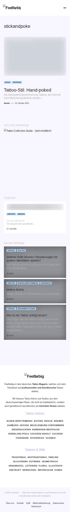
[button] (45, 7)
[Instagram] (35, 477)
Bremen (58, 421)
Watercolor (45, 470)
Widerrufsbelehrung (41, 503)
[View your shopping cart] (58, 8)
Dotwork (34, 461)
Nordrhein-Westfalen (46, 429)
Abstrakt (15, 470)
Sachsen (57, 434)
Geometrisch (50, 461)
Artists (11, 214)
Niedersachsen (21, 429)
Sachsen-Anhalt (40, 434)
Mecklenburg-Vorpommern (47, 425)
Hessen (24, 425)
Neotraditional (37, 457)
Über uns (10, 503)
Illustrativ (56, 466)
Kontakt (20, 503)
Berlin (21, 214)
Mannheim (46, 283)
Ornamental (16, 466)
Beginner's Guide (26, 309)
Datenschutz (58, 503)
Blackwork (20, 461)
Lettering (31, 466)
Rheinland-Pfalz (18, 434)
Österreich (37, 438)
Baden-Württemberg (28, 283)
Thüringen (22, 438)
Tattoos (17, 82)
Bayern (38, 421)
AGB (28, 503)
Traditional (19, 457)
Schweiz (51, 438)
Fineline (53, 457)
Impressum (36, 506)
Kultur (21, 250)
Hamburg (13, 425)
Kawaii (58, 470)
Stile (7, 82)
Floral (43, 466)
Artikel (11, 250)
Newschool (29, 470)
